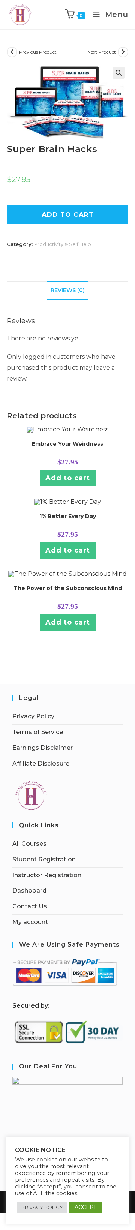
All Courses (29, 843)
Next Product (101, 52)
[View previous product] (12, 52)
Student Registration (44, 859)
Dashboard (29, 890)
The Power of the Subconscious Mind (68, 588)
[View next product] (123, 52)
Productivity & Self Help (62, 244)
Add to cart (67, 478)
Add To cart (68, 214)
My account (30, 922)
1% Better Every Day (67, 516)
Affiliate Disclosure (40, 763)
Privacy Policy (33, 716)
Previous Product (38, 52)
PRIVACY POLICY (42, 1207)
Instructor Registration (46, 875)
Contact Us (29, 906)
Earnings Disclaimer (42, 747)
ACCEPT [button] (85, 1207)
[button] (118, 73)
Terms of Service (37, 732)
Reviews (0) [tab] (68, 290)
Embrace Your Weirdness (67, 443)
